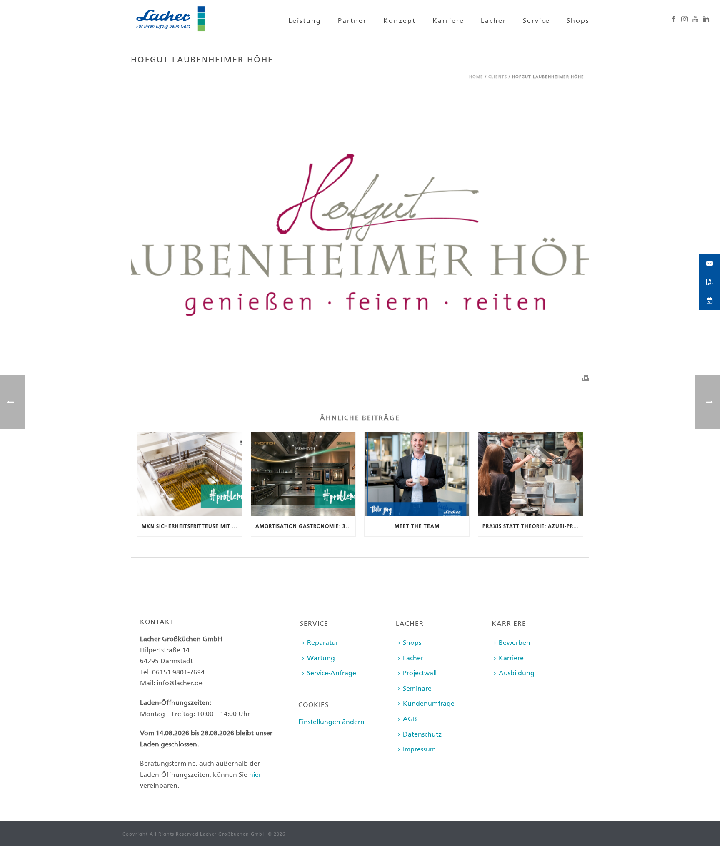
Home (476, 77)
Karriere (448, 21)
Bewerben (514, 643)
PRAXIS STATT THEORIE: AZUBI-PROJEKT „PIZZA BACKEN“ (532, 526)
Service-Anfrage (331, 673)
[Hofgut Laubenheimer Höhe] (360, 235)
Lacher (493, 21)
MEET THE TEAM (417, 526)
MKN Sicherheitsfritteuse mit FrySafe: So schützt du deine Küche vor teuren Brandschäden (192, 526)
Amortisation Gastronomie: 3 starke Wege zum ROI (305, 526)
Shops (578, 21)
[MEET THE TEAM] (417, 474)
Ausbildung (517, 673)
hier (255, 775)
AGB (410, 719)
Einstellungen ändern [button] (331, 722)
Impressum (419, 749)
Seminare (417, 688)
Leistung (304, 21)
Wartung (321, 658)
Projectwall (420, 673)
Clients (497, 77)
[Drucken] (585, 377)
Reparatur (322, 643)
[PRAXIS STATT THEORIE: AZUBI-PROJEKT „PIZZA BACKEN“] (530, 474)
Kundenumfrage (429, 703)
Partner (352, 21)
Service (536, 21)
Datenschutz (422, 734)
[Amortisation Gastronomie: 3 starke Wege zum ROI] (303, 474)
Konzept (399, 21)
